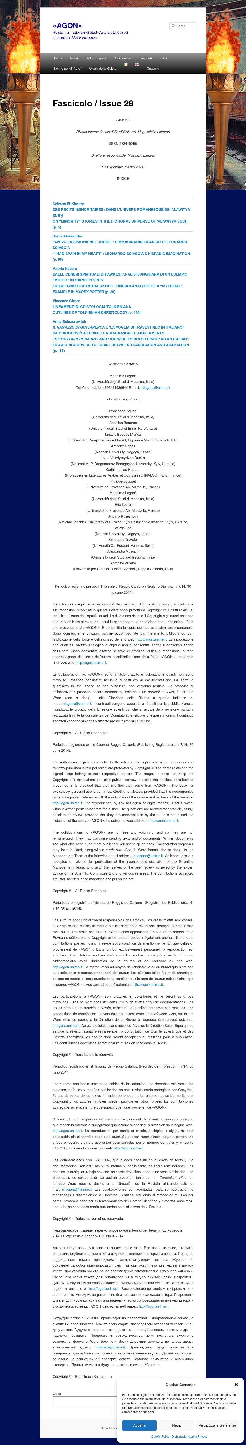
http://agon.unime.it (151, 638)
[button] (236, 1384)
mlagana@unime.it (155, 387)
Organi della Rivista (102, 68)
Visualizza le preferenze (217, 1425)
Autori (74, 58)
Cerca (57, 1393)
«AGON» (67, 25)
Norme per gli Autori (68, 68)
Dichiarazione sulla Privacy (189, 1436)
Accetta (139, 1425)
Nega (176, 1425)
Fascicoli (145, 58)
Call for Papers (96, 58)
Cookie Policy (160, 1436)
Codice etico (122, 58)
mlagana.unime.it (66, 1025)
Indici (163, 58)
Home (58, 58)
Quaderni (153, 68)
